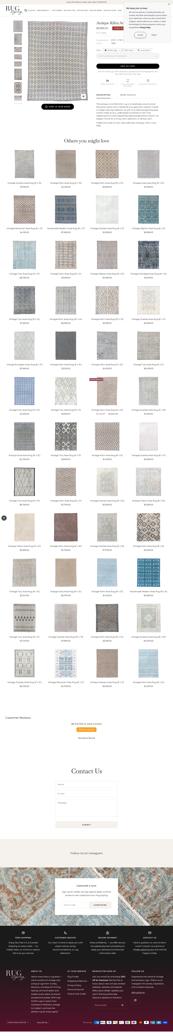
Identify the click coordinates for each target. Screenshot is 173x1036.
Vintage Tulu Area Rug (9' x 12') (24, 319)
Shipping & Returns (77, 981)
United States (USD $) (16, 1022)
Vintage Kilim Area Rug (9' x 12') (66, 364)
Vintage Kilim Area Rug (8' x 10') (66, 546)
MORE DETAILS (128, 95)
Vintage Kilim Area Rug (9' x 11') (65, 273)
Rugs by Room (95, 10)
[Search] (26, 10)
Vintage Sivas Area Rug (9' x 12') (148, 183)
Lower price (145, 50)
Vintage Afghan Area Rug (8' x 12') (107, 273)
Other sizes (128, 50)
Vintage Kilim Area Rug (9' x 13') (66, 183)
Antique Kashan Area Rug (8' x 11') (107, 682)
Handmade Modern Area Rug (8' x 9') (148, 591)
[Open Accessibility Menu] (4, 518)
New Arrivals (43, 10)
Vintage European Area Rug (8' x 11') (24, 364)
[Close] (168, 4)
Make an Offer (122, 28)
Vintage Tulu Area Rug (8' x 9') (24, 591)
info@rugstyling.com (143, 949)
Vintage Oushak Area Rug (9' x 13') (24, 183)
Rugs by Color (110, 10)
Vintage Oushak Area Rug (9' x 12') (107, 500)
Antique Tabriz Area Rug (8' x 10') (148, 500)
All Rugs (31, 10)
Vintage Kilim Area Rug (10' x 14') (66, 319)
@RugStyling (138, 992)
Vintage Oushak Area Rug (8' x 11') (107, 228)
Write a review (86, 729)
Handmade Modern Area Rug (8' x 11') (66, 228)
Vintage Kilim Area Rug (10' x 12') (107, 183)
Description (103, 95)
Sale (120, 10)
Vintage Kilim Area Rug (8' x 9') (107, 455)
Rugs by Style (70, 10)
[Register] (122, 1005)
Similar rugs (112, 50)
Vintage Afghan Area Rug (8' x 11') (148, 228)
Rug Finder (57, 10)
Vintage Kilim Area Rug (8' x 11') (65, 500)
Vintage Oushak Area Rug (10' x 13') (65, 637)
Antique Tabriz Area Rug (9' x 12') (24, 546)
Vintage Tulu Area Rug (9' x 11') (24, 273)
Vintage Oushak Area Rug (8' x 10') (148, 637)
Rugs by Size (82, 10)
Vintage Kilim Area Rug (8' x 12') (107, 410)
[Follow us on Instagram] (135, 1000)
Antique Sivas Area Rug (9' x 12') (24, 455)
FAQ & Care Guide (76, 994)
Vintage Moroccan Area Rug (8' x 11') (24, 228)
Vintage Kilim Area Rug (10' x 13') (107, 319)
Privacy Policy (74, 985)
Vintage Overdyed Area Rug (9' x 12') (148, 273)
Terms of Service (75, 989)
